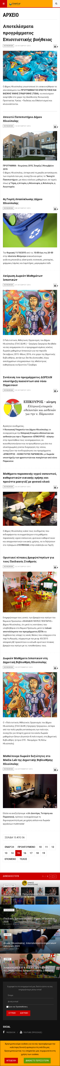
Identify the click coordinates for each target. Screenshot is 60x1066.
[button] (51, 876)
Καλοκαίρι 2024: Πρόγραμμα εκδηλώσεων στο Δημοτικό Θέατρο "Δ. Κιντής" (29, 895)
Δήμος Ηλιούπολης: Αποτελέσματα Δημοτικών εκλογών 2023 (29, 944)
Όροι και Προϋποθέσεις (18, 1007)
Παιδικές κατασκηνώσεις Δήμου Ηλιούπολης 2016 (29, 920)
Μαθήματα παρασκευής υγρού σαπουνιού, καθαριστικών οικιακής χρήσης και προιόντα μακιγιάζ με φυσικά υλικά (30, 477)
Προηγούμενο (26, 847)
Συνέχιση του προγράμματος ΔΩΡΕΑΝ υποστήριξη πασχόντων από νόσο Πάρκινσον (27, 381)
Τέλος (23, 859)
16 (24, 853)
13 (6, 853)
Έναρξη (9, 847)
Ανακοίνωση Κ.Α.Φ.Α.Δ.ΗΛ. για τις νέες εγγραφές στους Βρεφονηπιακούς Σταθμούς (28, 969)
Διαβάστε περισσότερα (37, 1060)
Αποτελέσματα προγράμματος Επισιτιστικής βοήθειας (27, 32)
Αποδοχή (11, 1060)
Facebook (10, 1032)
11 (46, 847)
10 (40, 847)
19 (43, 853)
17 (31, 853)
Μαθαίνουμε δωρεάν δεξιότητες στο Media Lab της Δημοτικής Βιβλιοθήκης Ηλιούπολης (28, 760)
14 (12, 853)
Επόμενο (10, 859)
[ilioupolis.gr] (15, 3)
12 (52, 847)
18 (37, 853)
